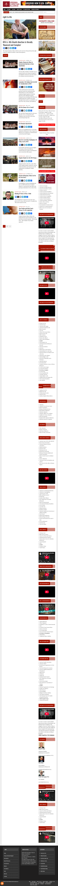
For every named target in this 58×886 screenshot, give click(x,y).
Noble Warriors (42, 690)
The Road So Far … (42, 113)
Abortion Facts (42, 324)
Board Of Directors (7, 861)
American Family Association (45, 662)
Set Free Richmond (43, 521)
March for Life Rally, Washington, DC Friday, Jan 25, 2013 (28, 141)
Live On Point (42, 505)
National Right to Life (43, 356)
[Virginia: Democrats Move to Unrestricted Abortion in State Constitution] (10, 67)
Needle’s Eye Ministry (43, 688)
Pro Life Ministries (48, 883)
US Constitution (26, 9)
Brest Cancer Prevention (44, 442)
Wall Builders (42, 634)
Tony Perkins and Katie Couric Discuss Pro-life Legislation (26, 209)
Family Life (41, 675)
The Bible (8, 9)
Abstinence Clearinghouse (44, 492)
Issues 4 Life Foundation (44, 339)
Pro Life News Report (43, 368)
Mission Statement (35, 9)
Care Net (41, 330)
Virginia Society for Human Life (45, 377)
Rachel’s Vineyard (43, 429)
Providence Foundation (44, 633)
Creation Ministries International (46, 193)
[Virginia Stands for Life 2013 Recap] (10, 163)
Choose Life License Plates (44, 332)
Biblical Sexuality (44, 855)
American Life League (43, 326)
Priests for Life (42, 394)
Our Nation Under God (44, 858)
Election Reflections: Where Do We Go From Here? (27, 176)
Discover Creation (43, 203)
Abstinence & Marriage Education (46, 490)
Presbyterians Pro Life (44, 393)
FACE (40, 543)
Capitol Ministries (43, 621)
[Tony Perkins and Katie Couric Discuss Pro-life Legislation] (10, 213)
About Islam (19, 9)
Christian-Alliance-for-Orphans (45, 413)
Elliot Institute (42, 335)
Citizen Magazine (42, 623)
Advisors (5, 866)
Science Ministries (43, 458)
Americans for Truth (43, 493)
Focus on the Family (43, 681)
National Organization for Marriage (46, 687)
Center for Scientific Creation (45, 188)
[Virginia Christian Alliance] (11, 4)
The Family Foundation (44, 694)
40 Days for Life (42, 323)
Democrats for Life (43, 333)
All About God (42, 533)
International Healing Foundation (46, 503)
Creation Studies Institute (44, 197)
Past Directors (6, 863)
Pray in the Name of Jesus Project (46, 631)
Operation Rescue (43, 361)
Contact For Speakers (33, 884)
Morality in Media (43, 509)
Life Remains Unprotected (25, 123)
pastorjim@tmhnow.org (44, 782)
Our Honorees (6, 858)
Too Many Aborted (43, 374)
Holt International (43, 416)
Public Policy (37, 883)
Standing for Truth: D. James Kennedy (47, 624)
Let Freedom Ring (43, 630)
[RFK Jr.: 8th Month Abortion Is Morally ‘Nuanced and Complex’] (20, 38)
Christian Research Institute (45, 537)
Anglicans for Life (43, 390)
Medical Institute (43, 447)
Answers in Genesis (43, 185)
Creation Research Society (44, 194)
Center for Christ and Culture (45, 536)
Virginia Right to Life (43, 376)
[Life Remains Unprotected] (10, 128)
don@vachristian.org (43, 755)
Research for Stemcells (44, 451)
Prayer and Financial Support (8, 855)
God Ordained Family (44, 868)
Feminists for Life (43, 336)
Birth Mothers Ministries (44, 410)
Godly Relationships (44, 866)
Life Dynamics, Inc (43, 342)
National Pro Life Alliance (44, 355)
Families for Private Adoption (45, 415)
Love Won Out (42, 506)
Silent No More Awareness (44, 432)
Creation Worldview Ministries (45, 200)
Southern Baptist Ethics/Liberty (46, 396)
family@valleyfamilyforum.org (45, 769)
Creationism (43, 863)
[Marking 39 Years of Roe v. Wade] (8, 198)
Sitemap (5, 876)
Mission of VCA (50, 755)
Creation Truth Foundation (45, 199)
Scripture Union (42, 546)
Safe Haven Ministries (43, 431)
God (4, 9)
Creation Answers (43, 190)
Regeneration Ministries (44, 515)
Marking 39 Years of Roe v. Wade (23, 193)
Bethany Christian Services (44, 409)
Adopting (41, 404)
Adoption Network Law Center (45, 406)
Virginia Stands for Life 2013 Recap (27, 158)
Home (5, 853)
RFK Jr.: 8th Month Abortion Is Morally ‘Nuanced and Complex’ (18, 43)
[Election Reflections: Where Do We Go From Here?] (10, 180)
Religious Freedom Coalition (45, 692)
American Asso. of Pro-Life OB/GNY (46, 441)
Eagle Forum (42, 672)
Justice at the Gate (43, 628)
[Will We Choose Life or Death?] (10, 112)
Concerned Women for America (45, 668)
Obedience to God (22, 173)
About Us (5, 873)
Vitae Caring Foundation (44, 378)
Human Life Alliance (43, 338)
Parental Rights (42, 691)
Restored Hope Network (44, 517)
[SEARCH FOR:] (49, 12)
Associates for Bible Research (45, 187)
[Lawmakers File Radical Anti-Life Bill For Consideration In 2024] (10, 87)
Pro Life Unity (42, 371)
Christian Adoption (43, 412)
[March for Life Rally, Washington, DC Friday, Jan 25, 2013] (10, 145)
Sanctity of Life (6, 39)
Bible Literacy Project (43, 534)
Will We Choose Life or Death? (26, 107)
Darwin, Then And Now (44, 202)
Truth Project (42, 547)
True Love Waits (42, 524)
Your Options (42, 380)
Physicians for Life (43, 450)
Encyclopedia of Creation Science (46, 204)
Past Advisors (6, 868)
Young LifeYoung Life (43, 700)
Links (5, 871)
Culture (13, 9)
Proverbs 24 (41, 230)
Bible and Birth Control (44, 495)
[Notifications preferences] (2, 883)
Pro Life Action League (44, 367)
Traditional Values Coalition (45, 636)
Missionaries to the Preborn (45, 349)
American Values (42, 663)
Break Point (41, 496)
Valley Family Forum (43, 698)
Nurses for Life (42, 448)
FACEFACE (41, 674)
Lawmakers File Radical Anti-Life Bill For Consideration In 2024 (28, 83)
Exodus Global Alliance (44, 498)
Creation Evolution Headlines (45, 191)
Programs (42, 883)
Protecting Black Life (43, 373)
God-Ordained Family (41, 882)
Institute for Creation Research (45, 206)
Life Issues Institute (43, 346)
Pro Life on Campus (43, 370)
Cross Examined (42, 541)
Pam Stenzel (42, 514)
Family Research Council (44, 676)
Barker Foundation (43, 407)
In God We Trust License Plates (46, 627)
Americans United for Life (44, 327)
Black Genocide (42, 329)
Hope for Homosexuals (44, 502)
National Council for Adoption (45, 419)
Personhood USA (42, 362)
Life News (41, 348)
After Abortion (42, 428)
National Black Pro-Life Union (45, 351)
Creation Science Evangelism (45, 196)
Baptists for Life (42, 391)
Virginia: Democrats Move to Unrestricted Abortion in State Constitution (26, 64)
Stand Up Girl (42, 522)
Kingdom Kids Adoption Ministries (46, 417)
